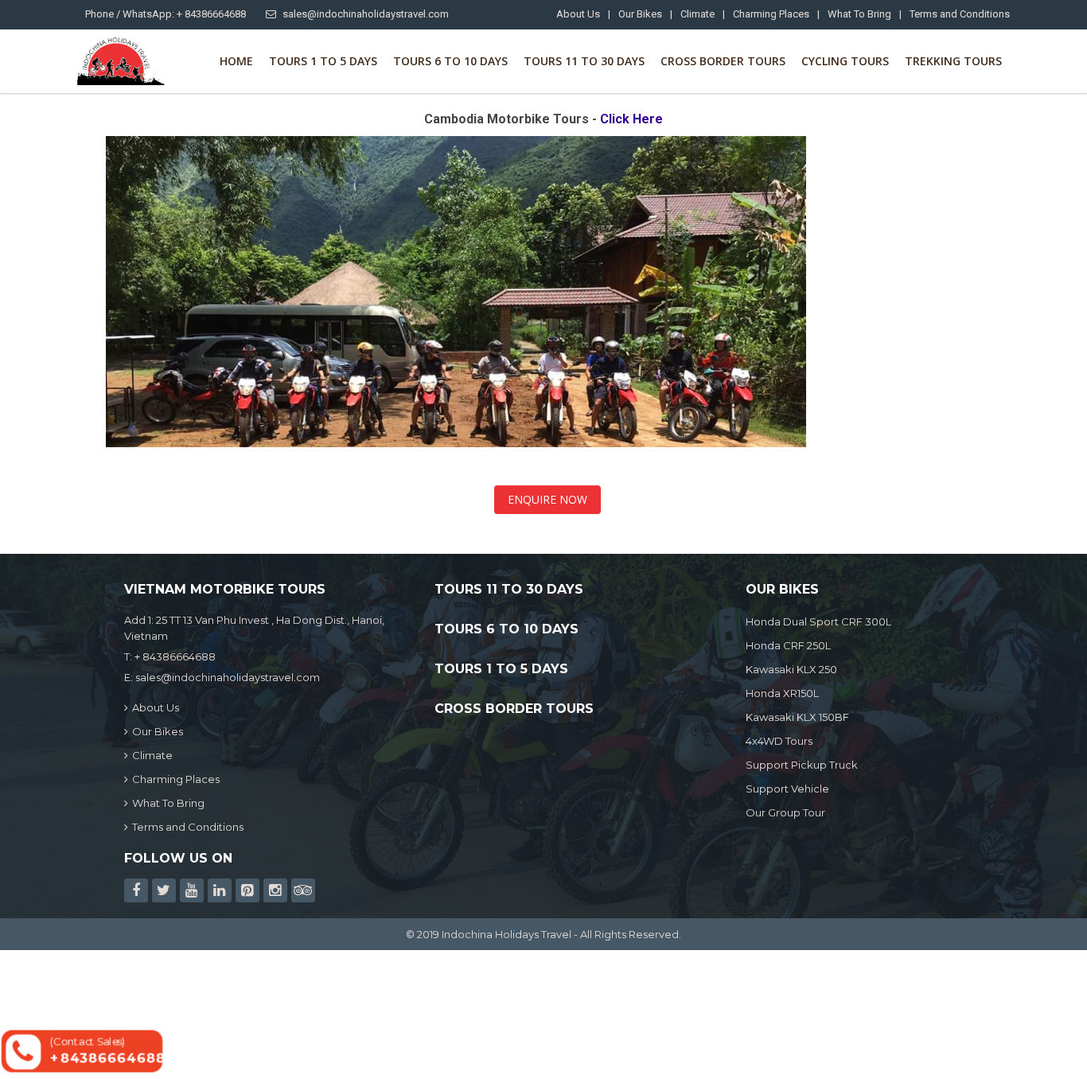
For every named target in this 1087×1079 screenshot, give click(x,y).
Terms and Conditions (960, 14)
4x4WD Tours (779, 740)
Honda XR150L (782, 693)
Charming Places (771, 14)
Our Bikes (640, 14)
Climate (697, 14)
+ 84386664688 (175, 656)
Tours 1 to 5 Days (323, 60)
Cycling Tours (845, 60)
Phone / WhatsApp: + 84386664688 (165, 14)
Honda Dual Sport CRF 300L (818, 621)
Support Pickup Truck (802, 764)
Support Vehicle (787, 788)
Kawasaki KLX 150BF (797, 717)
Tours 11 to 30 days (584, 60)
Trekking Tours (953, 60)
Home (236, 60)
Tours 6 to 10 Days (450, 60)
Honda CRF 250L (788, 645)
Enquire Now (547, 499)
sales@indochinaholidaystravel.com (365, 14)
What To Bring (859, 14)
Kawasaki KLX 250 (791, 669)
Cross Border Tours (722, 60)
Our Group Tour (785, 812)
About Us (578, 14)
